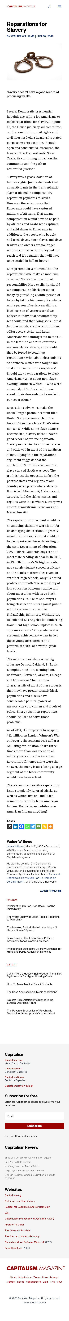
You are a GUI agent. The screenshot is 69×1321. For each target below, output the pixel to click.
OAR (7, 1212)
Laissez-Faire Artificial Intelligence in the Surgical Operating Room (30, 1001)
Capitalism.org (13, 1195)
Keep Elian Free (13, 1248)
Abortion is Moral (14, 1224)
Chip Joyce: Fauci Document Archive (24, 1170)
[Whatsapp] (27, 826)
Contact (11, 1281)
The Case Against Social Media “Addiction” (32, 992)
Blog (45, 1281)
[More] (50, 826)
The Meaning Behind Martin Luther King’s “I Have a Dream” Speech (32, 929)
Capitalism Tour (13, 1060)
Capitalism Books (14, 1077)
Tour (59, 1281)
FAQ (52, 1281)
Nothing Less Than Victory (20, 1201)
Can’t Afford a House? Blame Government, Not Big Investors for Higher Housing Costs (34, 975)
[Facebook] (21, 826)
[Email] (38, 826)
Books (20, 1281)
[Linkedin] (15, 826)
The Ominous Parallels (17, 1230)
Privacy (53, 1277)
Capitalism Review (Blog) (19, 1085)
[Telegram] (32, 826)
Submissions (24, 1277)
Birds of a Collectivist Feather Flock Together (28, 1157)
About (13, 1277)
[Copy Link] (44, 826)
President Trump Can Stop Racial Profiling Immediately (31, 907)
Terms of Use (40, 1277)
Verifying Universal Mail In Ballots (22, 1166)
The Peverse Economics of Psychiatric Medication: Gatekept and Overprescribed (31, 1012)
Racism (12, 899)
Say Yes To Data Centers (18, 1162)
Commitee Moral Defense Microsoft (25, 1242)
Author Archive (49, 890)
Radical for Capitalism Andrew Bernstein (27, 1206)
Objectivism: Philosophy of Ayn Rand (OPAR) (29, 1218)
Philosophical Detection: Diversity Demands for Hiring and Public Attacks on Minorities (34, 950)
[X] (9, 826)
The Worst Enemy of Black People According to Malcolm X (33, 918)
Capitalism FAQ (13, 1068)
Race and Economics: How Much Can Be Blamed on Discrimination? (33, 878)
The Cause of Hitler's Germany (22, 1236)
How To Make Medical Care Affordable (29, 984)
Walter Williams (22, 36)
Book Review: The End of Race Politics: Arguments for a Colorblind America (30, 939)
